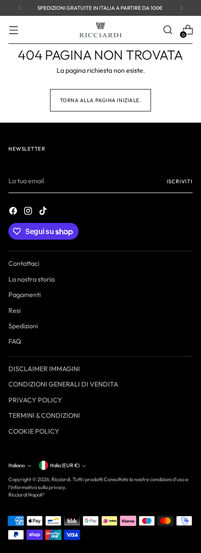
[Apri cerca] (167, 30)
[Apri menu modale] (13, 30)
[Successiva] (181, 8)
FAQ (15, 341)
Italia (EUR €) (64, 465)
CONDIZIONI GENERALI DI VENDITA (63, 384)
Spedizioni (23, 326)
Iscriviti (180, 181)
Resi (14, 310)
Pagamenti (24, 294)
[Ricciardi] (100, 29)
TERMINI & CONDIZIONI (44, 415)
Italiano (16, 465)
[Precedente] (19, 8)
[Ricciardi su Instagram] (29, 212)
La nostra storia (31, 279)
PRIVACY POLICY (35, 400)
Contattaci (23, 263)
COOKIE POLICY (33, 431)
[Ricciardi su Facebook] (14, 212)
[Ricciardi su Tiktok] (44, 212)
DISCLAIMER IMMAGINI (44, 369)
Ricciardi (60, 479)
